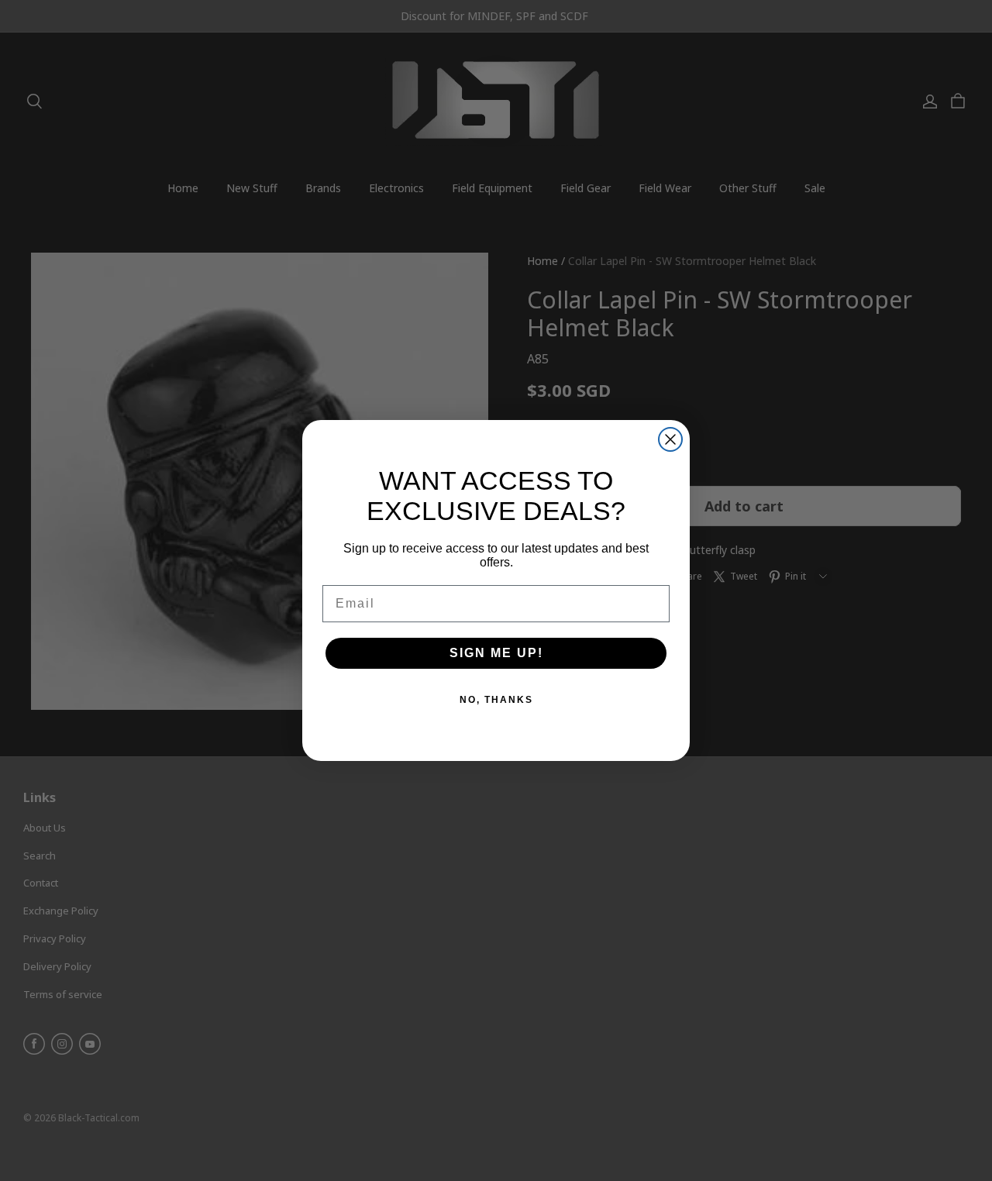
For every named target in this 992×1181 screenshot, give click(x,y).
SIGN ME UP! (496, 652)
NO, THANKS (496, 699)
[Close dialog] (670, 439)
